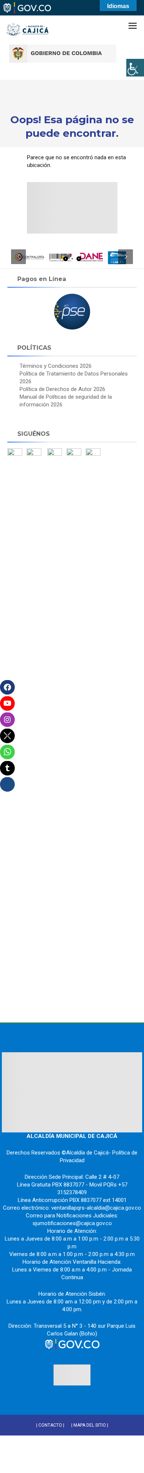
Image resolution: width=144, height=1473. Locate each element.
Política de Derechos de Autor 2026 (62, 389)
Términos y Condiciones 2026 (56, 366)
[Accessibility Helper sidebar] (135, 68)
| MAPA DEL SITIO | (89, 1425)
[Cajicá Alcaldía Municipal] (28, 18)
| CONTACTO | (50, 1425)
